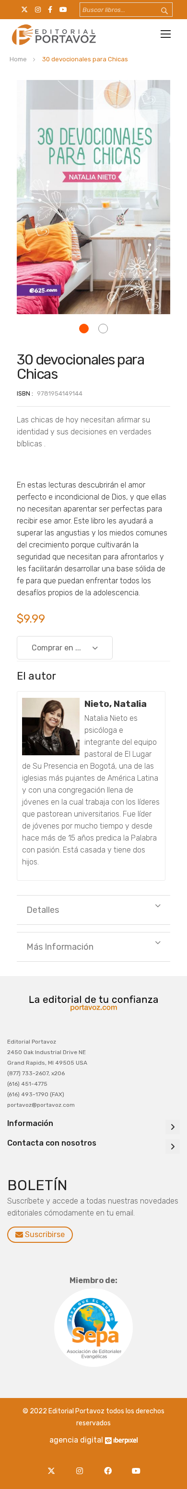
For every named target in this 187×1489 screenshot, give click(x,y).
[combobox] (126, 9)
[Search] (158, 11)
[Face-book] (110, 1465)
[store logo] (52, 34)
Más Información (60, 947)
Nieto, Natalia (115, 703)
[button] (84, 328)
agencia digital (76, 1439)
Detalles (42, 910)
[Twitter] (53, 1465)
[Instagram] (82, 1465)
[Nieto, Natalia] (51, 726)
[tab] (93, 910)
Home (18, 59)
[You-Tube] (136, 1465)
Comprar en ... (56, 647)
